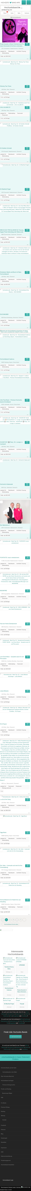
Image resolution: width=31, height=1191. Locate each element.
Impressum (4, 1147)
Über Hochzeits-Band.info (7, 1076)
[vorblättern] (27, 31)
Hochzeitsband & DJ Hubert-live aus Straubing (10, 900)
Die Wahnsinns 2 (5, 525)
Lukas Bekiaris (4, 691)
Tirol (11, 1016)
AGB (2, 1152)
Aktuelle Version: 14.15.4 (6, 1189)
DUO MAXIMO (4, 314)
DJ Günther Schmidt (6, 148)
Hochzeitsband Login (7, 1180)
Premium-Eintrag (5, 1107)
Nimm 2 (2, 780)
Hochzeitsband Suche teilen (11, 924)
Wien (27, 1012)
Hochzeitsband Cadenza (7, 359)
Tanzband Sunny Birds (9, 967)
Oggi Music (3, 832)
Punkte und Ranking (6, 1089)
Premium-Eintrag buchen (8, 1084)
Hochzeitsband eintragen (7, 1080)
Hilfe (2, 1097)
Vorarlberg (24, 1016)
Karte (11, 13)
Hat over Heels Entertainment (8, 623)
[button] (2, 919)
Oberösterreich (11, 1014)
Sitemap (3, 1115)
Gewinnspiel (4, 1138)
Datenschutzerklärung (6, 1156)
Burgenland (16, 1016)
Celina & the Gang (5, 799)
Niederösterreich (20, 1014)
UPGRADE (22, 965)
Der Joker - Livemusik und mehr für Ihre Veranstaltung (11, 866)
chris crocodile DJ (5, 107)
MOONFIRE (3, 590)
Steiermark (6, 1016)
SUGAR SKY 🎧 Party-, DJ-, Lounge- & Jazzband (11, 443)
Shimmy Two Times (5, 86)
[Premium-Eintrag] (27, 953)
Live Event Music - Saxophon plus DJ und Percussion (12, 657)
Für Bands (3, 1103)
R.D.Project (3, 724)
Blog (2, 1133)
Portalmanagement (6, 1160)
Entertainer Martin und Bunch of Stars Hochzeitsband (10, 273)
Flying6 (22, 1003)
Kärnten (27, 1014)
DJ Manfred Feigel (5, 189)
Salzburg (3, 1014)
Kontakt (4, 1119)
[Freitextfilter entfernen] (23, 2)
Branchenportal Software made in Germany (10, 1187)
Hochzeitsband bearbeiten (7, 1164)
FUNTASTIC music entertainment (9, 557)
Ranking (3, 1111)
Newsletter (3, 1142)
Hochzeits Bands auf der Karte (8, 1067)
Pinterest (3, 1129)
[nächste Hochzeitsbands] (24, 919)
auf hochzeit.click (16, 1036)
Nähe (18, 13)
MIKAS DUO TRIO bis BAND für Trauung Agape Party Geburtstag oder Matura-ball (11, 231)
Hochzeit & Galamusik (6, 484)
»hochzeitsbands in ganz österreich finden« (15, 1058)
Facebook (3, 1125)
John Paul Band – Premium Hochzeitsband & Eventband (11, 401)
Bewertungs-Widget (7, 1093)
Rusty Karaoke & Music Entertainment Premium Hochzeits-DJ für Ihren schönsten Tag (12, 45)
